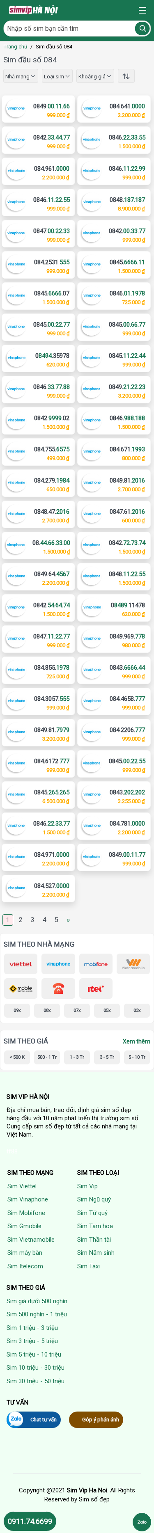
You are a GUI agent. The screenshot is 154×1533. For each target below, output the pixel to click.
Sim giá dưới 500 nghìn (37, 1301)
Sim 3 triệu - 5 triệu (32, 1341)
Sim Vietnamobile (31, 1239)
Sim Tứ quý (92, 1213)
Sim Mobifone (26, 1213)
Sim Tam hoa (95, 1226)
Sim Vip (87, 1186)
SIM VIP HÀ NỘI (28, 1097)
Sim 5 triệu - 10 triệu (34, 1354)
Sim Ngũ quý (94, 1199)
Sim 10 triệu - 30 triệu (35, 1367)
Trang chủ (15, 46)
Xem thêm (136, 1041)
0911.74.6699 (30, 1521)
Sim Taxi (88, 1266)
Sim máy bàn (24, 1252)
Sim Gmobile (24, 1226)
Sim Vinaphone (27, 1199)
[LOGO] (34, 10)
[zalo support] (142, 1522)
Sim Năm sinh (96, 1252)
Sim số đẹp (94, 1499)
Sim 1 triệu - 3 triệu (32, 1328)
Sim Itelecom (25, 1266)
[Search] (142, 28)
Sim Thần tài (94, 1239)
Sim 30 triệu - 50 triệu (35, 1381)
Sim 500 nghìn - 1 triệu (37, 1314)
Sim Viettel (22, 1186)
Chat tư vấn (43, 1419)
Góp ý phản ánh (100, 1419)
